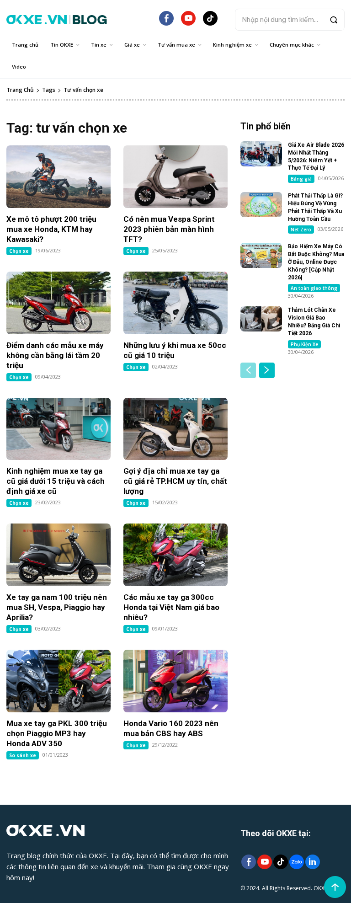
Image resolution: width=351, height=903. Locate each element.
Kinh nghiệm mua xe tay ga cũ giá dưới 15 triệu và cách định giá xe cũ (55, 481)
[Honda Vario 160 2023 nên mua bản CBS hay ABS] (175, 681)
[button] (289, 20)
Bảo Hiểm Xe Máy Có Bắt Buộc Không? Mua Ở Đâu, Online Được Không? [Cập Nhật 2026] (316, 261)
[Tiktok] (280, 863)
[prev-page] (248, 370)
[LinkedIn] (312, 863)
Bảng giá (301, 179)
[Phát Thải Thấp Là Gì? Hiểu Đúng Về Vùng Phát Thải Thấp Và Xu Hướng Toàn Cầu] (261, 204)
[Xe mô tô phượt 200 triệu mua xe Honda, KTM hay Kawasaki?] (58, 176)
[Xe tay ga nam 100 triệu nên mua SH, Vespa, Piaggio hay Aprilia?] (58, 555)
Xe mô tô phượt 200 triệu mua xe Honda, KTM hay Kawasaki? (51, 229)
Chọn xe (19, 251)
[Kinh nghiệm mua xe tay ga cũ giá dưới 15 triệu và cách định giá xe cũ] (58, 429)
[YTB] (188, 22)
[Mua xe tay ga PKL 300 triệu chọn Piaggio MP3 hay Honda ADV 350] (58, 681)
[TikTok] (210, 22)
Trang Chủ (20, 90)
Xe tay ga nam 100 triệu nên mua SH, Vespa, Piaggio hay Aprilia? (56, 607)
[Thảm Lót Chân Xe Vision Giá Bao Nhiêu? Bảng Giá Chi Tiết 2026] (261, 318)
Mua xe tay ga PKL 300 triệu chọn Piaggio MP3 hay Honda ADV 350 (56, 733)
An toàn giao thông (314, 288)
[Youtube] (264, 863)
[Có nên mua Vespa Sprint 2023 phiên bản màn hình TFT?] (175, 176)
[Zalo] (296, 863)
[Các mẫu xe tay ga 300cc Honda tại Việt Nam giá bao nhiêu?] (175, 555)
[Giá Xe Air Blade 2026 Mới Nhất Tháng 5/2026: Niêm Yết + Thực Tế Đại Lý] (261, 153)
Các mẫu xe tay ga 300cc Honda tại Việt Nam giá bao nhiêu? (171, 607)
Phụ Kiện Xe (304, 344)
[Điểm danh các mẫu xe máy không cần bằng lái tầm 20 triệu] (58, 303)
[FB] (166, 22)
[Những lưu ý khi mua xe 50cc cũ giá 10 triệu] (175, 303)
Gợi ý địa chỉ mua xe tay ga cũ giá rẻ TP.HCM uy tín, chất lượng (175, 481)
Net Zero (301, 229)
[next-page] (267, 370)
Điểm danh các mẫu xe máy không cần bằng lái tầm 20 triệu (55, 355)
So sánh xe (22, 755)
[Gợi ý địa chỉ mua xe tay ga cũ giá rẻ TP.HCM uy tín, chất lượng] (175, 429)
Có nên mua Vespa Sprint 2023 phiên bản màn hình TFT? (169, 229)
